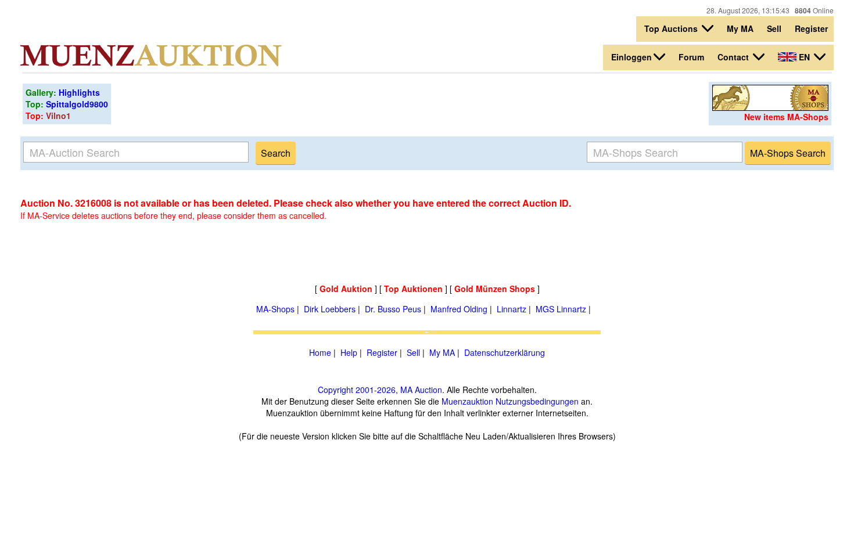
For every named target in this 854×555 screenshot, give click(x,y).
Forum (691, 57)
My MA (740, 28)
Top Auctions (672, 28)
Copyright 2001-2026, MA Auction (380, 389)
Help (348, 352)
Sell (774, 28)
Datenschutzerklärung (504, 352)
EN (804, 57)
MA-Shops (275, 309)
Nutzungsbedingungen (537, 401)
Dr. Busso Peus (393, 309)
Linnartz (511, 309)
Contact (734, 57)
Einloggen (631, 57)
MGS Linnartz (561, 309)
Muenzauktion (467, 401)
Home (320, 352)
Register (811, 28)
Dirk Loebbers (330, 309)
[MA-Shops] (770, 107)
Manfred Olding (458, 309)
